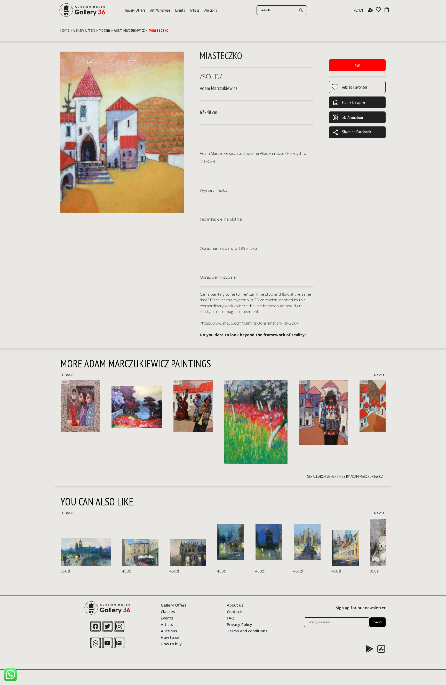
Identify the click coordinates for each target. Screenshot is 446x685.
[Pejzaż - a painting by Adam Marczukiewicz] (86, 407)
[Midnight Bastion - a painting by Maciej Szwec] (207, 542)
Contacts (235, 611)
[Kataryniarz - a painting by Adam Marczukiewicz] (273, 412)
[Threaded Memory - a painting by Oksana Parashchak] (374, 542)
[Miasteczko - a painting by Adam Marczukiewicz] (122, 133)
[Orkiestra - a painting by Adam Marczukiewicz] (142, 406)
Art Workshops (160, 10)
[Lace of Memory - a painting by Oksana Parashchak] (327, 542)
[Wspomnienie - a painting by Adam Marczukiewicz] (205, 422)
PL (355, 10)
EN (361, 10)
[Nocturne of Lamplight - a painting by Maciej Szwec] (169, 542)
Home (64, 30)
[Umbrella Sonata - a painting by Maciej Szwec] (79, 552)
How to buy (171, 643)
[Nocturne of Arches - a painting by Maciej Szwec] (126, 552)
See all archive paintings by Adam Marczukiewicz (345, 476)
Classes (168, 611)
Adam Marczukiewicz (129, 30)
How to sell (171, 637)
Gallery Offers (135, 10)
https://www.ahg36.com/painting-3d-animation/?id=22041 (250, 323)
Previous (66, 374)
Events (180, 10)
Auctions (210, 10)
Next (379, 374)
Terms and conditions (247, 630)
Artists (194, 10)
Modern (104, 30)
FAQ (230, 617)
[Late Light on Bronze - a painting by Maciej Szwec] (245, 542)
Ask (357, 65)
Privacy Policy (239, 624)
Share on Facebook (352, 132)
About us (235, 604)
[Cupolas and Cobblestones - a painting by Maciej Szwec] (283, 548)
